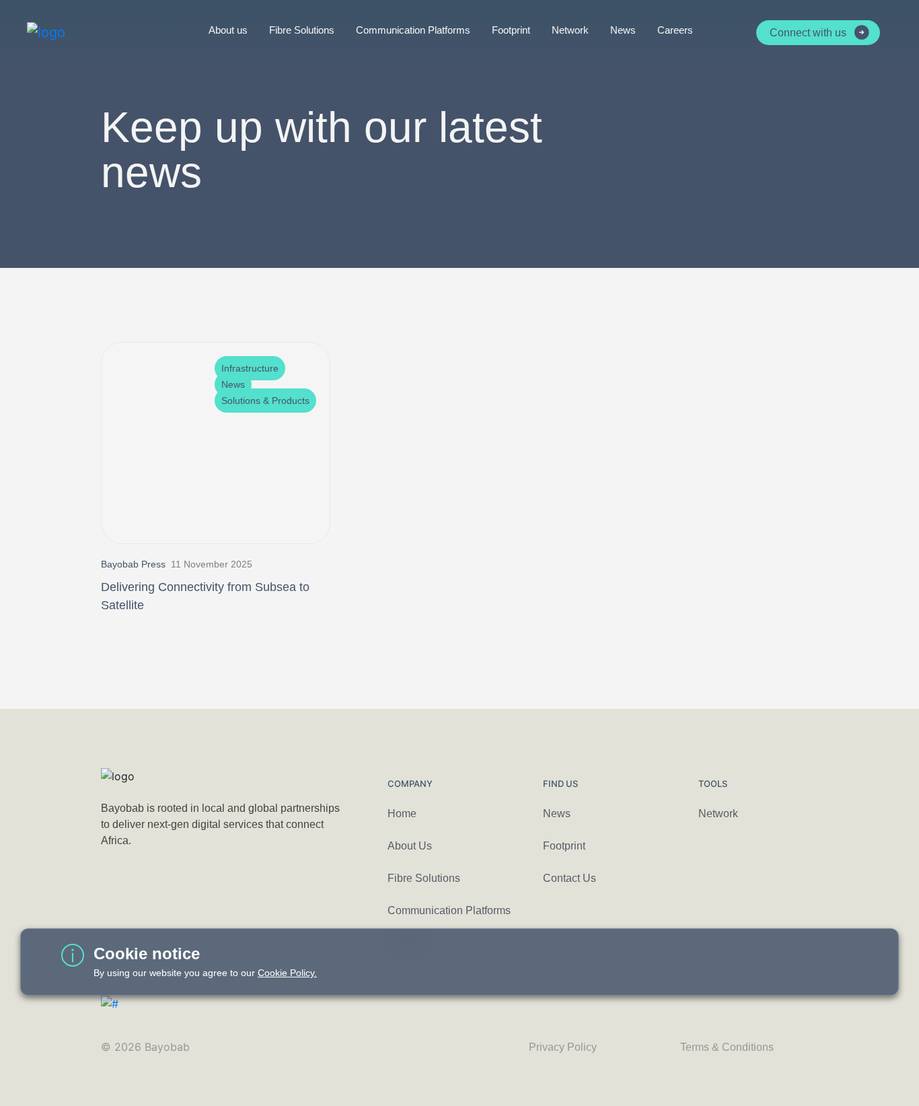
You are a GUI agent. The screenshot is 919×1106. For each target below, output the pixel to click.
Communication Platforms (413, 30)
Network (570, 30)
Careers (675, 30)
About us (228, 30)
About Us (410, 846)
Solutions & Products (265, 400)
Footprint (511, 30)
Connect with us (808, 32)
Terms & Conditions (727, 1047)
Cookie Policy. (287, 972)
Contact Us (569, 878)
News (623, 30)
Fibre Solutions (301, 30)
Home (402, 813)
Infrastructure (250, 368)
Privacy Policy (563, 1047)
